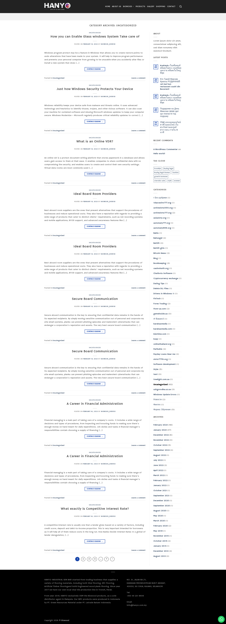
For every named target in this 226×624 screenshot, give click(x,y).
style (169, 181)
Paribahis (157, 349)
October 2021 (160, 490)
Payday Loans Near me (164, 354)
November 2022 (161, 440)
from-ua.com (159, 309)
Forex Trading (160, 303)
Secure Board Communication (95, 299)
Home (107, 6)
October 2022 (160, 445)
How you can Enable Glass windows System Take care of (94, 37)
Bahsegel (157, 238)
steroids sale (159, 181)
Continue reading (95, 69)
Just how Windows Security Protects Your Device (95, 89)
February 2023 (160, 425)
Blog (155, 258)
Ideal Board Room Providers (94, 194)
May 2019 (158, 531)
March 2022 (159, 475)
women (177, 181)
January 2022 (159, 485)
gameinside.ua (160, 314)
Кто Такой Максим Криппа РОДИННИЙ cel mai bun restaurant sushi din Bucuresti (170, 84)
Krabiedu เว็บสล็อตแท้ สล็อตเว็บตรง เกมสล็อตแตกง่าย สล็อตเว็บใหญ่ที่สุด (170, 69)
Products (140, 6)
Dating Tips (158, 283)
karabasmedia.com (162, 329)
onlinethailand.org (162, 344)
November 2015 (161, 536)
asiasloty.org (159, 218)
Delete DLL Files (161, 288)
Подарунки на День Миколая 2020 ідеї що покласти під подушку (169, 113)
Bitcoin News (159, 253)
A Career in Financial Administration (95, 404)
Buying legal (168, 168)
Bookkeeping (159, 263)
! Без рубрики (160, 198)
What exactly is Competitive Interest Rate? (95, 509)
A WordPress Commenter (165, 149)
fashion (175, 172)
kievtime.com (159, 334)
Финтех (156, 404)
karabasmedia (160, 324)
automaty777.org (161, 223)
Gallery (150, 6)
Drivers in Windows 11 (163, 293)
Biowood (127, 6)
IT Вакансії (158, 319)
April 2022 (158, 470)
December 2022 (161, 435)
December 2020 (161, 500)
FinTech (157, 298)
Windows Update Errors (164, 394)
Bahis (156, 233)
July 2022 (158, 460)
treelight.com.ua (161, 379)
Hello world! (159, 153)
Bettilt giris (159, 248)
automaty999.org (162, 228)
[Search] (180, 6)
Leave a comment (138, 78)
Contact (171, 6)
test (155, 374)
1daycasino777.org (162, 203)
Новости (157, 399)
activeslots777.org (162, 213)
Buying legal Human (162, 172)
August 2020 (159, 510)
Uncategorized (95, 33)
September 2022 (161, 450)
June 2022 (158, 465)
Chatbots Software (162, 273)
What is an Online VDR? (94, 141)
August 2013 (159, 556)
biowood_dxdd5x (108, 44)
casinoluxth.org (161, 268)
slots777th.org (160, 359)
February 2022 (160, 480)
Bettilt (156, 243)
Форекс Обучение (162, 409)
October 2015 (160, 541)
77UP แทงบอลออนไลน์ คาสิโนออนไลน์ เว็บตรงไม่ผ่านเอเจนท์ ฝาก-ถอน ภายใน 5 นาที (170, 127)
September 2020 (161, 505)
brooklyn (157, 168)
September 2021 (161, 495)
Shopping (160, 6)
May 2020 (158, 516)
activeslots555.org (163, 208)
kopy (155, 339)
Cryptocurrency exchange (165, 278)
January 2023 (160, 430)
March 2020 (159, 521)
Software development (164, 364)
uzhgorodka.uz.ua (162, 389)
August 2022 (159, 455)
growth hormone (160, 176)
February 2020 (160, 526)
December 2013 (160, 551)
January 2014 (159, 546)
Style (155, 369)
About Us (116, 6)
